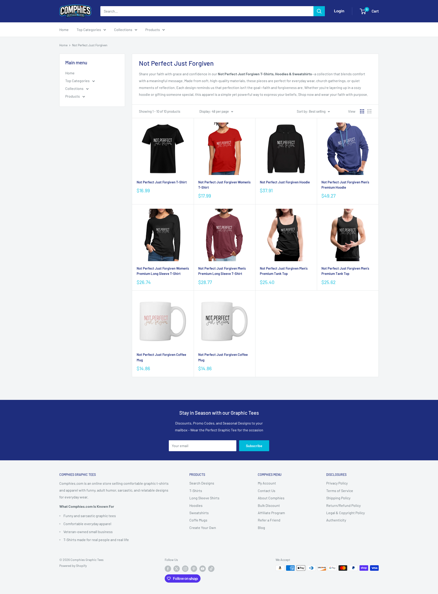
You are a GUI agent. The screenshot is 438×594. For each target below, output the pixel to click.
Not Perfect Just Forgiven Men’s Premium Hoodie (345, 184)
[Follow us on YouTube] (202, 568)
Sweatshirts (199, 513)
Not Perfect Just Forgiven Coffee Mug (161, 357)
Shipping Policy (338, 498)
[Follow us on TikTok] (211, 568)
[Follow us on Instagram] (185, 568)
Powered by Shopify (73, 566)
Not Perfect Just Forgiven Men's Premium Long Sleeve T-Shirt (222, 271)
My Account (267, 483)
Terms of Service (339, 490)
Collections (123, 29)
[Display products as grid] (362, 111)
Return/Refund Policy (343, 505)
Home (64, 29)
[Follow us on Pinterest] (194, 568)
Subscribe (254, 445)
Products (152, 29)
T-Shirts (195, 490)
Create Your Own (202, 527)
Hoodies (196, 505)
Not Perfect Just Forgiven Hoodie (285, 182)
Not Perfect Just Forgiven (89, 45)
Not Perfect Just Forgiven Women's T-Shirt (224, 184)
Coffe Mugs (198, 520)
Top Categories (89, 29)
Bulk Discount (269, 505)
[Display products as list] (370, 111)
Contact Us (266, 490)
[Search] (319, 11)
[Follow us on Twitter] (176, 568)
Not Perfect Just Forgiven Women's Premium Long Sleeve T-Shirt (163, 271)
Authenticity (336, 520)
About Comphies (271, 498)
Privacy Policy (337, 483)
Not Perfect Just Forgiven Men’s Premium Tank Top (284, 271)
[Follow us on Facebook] (168, 568)
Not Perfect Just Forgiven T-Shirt (162, 182)
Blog (261, 527)
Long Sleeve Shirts (204, 498)
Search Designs (201, 483)
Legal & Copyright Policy (345, 513)
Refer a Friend (269, 520)
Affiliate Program (271, 513)
